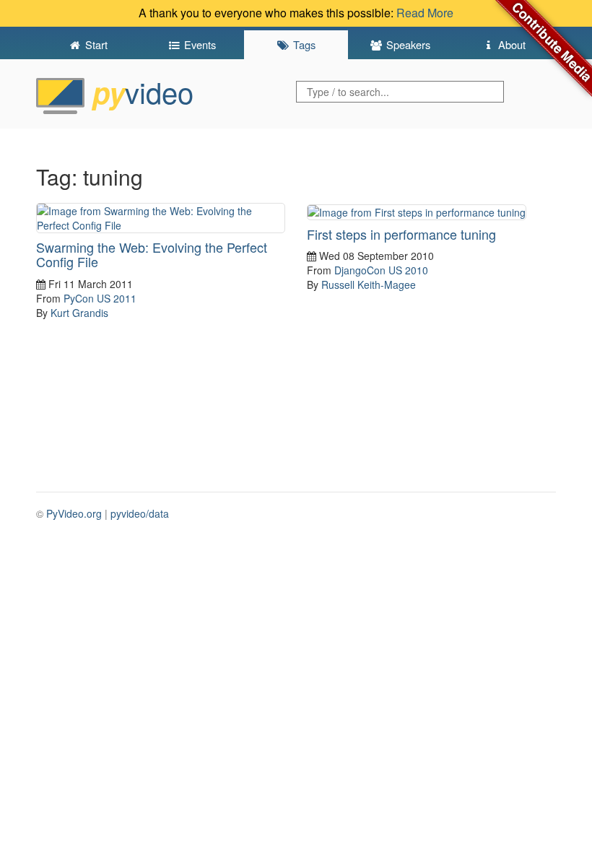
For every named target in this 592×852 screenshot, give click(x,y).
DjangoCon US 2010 (381, 270)
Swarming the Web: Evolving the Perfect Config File (151, 254)
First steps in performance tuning (401, 234)
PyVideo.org (74, 513)
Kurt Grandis (79, 312)
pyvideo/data (139, 513)
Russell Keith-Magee (368, 284)
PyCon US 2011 (100, 298)
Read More (424, 12)
